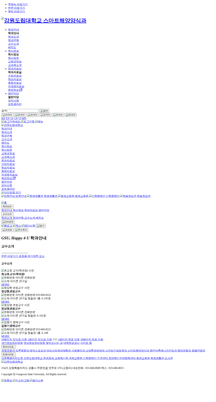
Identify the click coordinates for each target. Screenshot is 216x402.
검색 (4, 110)
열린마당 (43, 210)
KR (3, 118)
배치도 (40, 217)
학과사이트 (8, 347)
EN (8, 118)
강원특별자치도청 (12, 358)
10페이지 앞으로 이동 (14, 339)
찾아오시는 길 (54, 343)
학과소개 (7, 217)
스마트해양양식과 (139, 350)
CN (16, 118)
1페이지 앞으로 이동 (40, 339)
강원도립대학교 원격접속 (39, 358)
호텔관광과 (198, 350)
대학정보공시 (71, 343)
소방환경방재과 (95, 350)
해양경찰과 (185, 350)
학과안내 (7, 206)
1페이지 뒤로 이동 (69, 339)
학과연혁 (18, 217)
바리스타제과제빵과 (59, 350)
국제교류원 (76, 358)
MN (24, 118)
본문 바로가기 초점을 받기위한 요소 (23, 256)
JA (11, 118)
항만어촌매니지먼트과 (164, 350)
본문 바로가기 (16, 7)
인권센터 (103, 358)
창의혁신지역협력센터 (122, 358)
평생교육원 (143, 358)
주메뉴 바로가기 (18, 4)
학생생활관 (158, 358)
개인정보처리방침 (12, 343)
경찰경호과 (8, 350)
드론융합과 (23, 350)
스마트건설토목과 (116, 350)
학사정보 (18, 210)
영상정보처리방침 (34, 343)
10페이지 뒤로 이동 (91, 339)
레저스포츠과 (38, 350)
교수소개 (7, 214)
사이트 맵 (86, 343)
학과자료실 (31, 210)
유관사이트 (8, 354)
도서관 (169, 358)
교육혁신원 (62, 358)
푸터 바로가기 (16, 11)
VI (19, 118)
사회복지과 (79, 350)
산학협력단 (90, 358)
